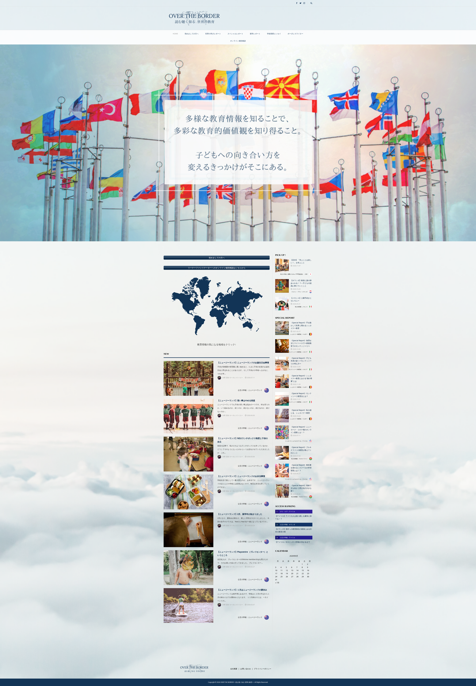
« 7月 (277, 582)
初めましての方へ (192, 33)
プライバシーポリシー (262, 669)
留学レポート (255, 33)
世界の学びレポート (213, 33)
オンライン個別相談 (238, 41)
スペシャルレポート (235, 33)
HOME (175, 33)
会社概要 (233, 669)
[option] (238, 142)
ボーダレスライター (295, 33)
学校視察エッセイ (274, 33)
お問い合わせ (245, 669)
